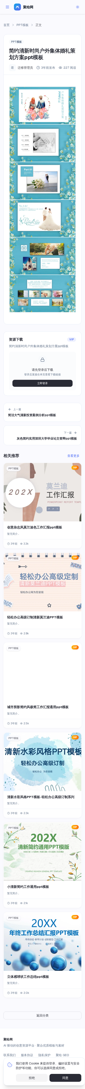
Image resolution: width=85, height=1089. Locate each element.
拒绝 (32, 1078)
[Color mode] (78, 7)
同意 (65, 1078)
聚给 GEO (62, 1055)
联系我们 (9, 1055)
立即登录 (42, 383)
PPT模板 (23, 25)
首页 (6, 25)
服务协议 (27, 1055)
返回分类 (42, 1015)
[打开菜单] (7, 7)
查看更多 (73, 456)
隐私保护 (44, 1055)
